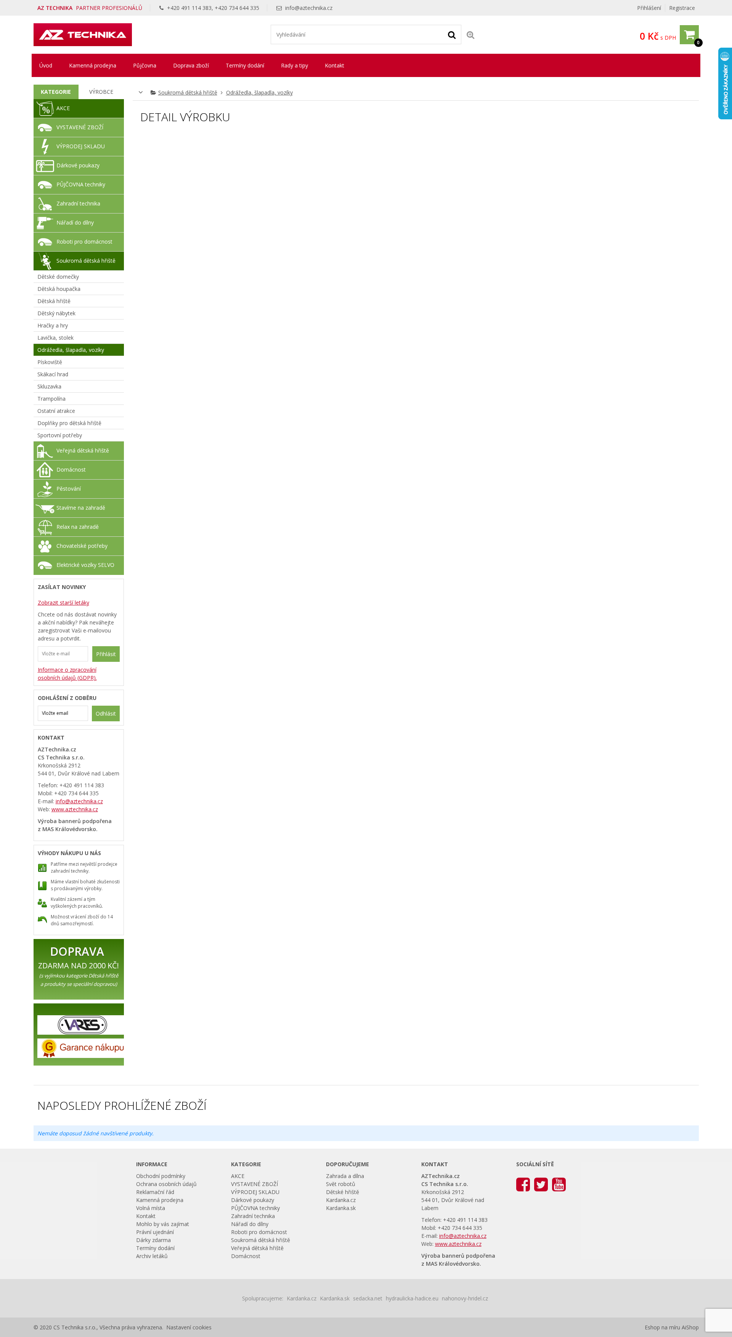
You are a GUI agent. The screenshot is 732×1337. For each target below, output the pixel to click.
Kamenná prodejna (92, 65)
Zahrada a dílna (345, 1176)
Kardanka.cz (341, 1200)
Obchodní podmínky (160, 1176)
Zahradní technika (78, 203)
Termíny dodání (245, 65)
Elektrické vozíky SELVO (85, 564)
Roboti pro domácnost (84, 241)
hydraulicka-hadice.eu (412, 1298)
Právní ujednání (155, 1232)
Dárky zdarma (153, 1240)
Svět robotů (340, 1184)
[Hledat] (452, 34)
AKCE (63, 108)
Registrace (682, 7)
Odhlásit (106, 713)
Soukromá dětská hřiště (187, 92)
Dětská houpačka (58, 288)
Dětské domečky (58, 276)
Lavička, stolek (55, 337)
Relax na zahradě (77, 526)
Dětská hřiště (54, 301)
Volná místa (150, 1208)
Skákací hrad (52, 374)
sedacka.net (367, 1298)
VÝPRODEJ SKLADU (80, 146)
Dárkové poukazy (78, 165)
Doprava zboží (191, 65)
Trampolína (51, 398)
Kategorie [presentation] (56, 91)
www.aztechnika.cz (74, 809)
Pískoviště (49, 362)
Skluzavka (49, 386)
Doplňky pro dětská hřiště (69, 423)
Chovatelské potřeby (82, 545)
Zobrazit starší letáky (63, 602)
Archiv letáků (152, 1256)
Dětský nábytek (56, 313)
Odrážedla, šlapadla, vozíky (259, 92)
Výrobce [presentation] (101, 91)
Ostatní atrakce (56, 410)
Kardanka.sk (341, 1208)
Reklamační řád (155, 1192)
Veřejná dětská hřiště (82, 450)
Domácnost (71, 469)
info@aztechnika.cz (308, 7)
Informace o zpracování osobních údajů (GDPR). (67, 673)
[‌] (523, 1184)
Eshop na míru (662, 1327)
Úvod (45, 65)
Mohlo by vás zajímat (162, 1224)
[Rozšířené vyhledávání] (470, 34)
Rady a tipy (294, 65)
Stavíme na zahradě (80, 507)
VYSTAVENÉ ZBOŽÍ (79, 127)
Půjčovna (144, 65)
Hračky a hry (52, 325)
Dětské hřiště (342, 1192)
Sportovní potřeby (59, 435)
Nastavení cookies (189, 1327)
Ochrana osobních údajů (166, 1184)
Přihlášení (649, 7)
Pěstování (68, 488)
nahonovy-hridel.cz (465, 1298)
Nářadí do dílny (75, 222)
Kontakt (334, 65)
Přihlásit (106, 654)
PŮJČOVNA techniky (80, 184)
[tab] (56, 92)
